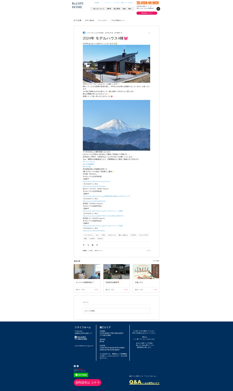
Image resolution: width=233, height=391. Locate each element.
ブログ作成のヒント (118, 20)
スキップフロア (143, 235)
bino (97, 235)
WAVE (103, 235)
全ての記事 (77, 20)
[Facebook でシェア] (84, 245)
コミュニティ (102, 20)
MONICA (100, 238)
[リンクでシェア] (97, 245)
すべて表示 (156, 261)
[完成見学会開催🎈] (116, 271)
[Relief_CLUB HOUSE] (158, 9)
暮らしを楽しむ (123, 235)
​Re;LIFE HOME (78, 5)
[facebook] (75, 366)
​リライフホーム (83, 327)
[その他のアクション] (149, 33)
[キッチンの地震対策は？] (87, 271)
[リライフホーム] (78, 366)
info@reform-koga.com (85, 346)
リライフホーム (88, 235)
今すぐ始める (89, 20)
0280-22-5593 (82, 339)
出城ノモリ (139, 282)
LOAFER (92, 238)
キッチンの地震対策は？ (85, 282)
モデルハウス (112, 235)
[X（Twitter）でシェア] (88, 245)
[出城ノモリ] (146, 271)
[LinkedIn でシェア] (92, 245)
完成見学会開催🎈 (112, 282)
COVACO (133, 235)
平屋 (85, 238)
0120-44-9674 (81, 337)
